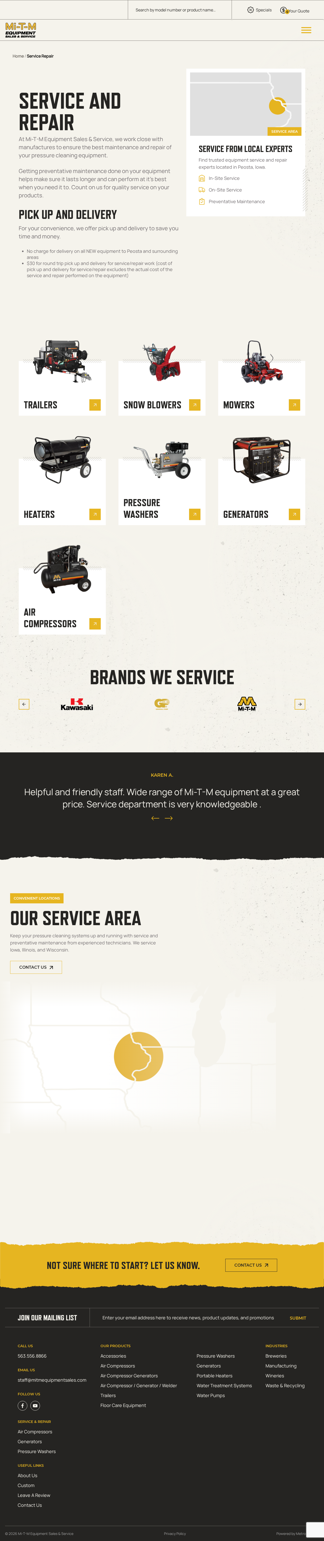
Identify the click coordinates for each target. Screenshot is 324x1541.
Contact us (33, 967)
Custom (26, 1485)
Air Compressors (117, 1366)
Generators (209, 1366)
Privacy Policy (175, 1533)
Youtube (35, 1405)
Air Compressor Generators (129, 1376)
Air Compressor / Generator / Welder (138, 1385)
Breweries (276, 1356)
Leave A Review (34, 1495)
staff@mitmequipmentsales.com (52, 1380)
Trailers (108, 1395)
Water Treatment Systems (224, 1385)
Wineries (275, 1376)
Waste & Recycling (285, 1385)
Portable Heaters (214, 1376)
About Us (27, 1475)
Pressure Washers (216, 1356)
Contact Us (248, 1265)
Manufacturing (281, 1366)
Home (18, 56)
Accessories (113, 1356)
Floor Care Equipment (123, 1405)
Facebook (22, 1405)
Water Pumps (211, 1395)
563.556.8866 (32, 1356)
